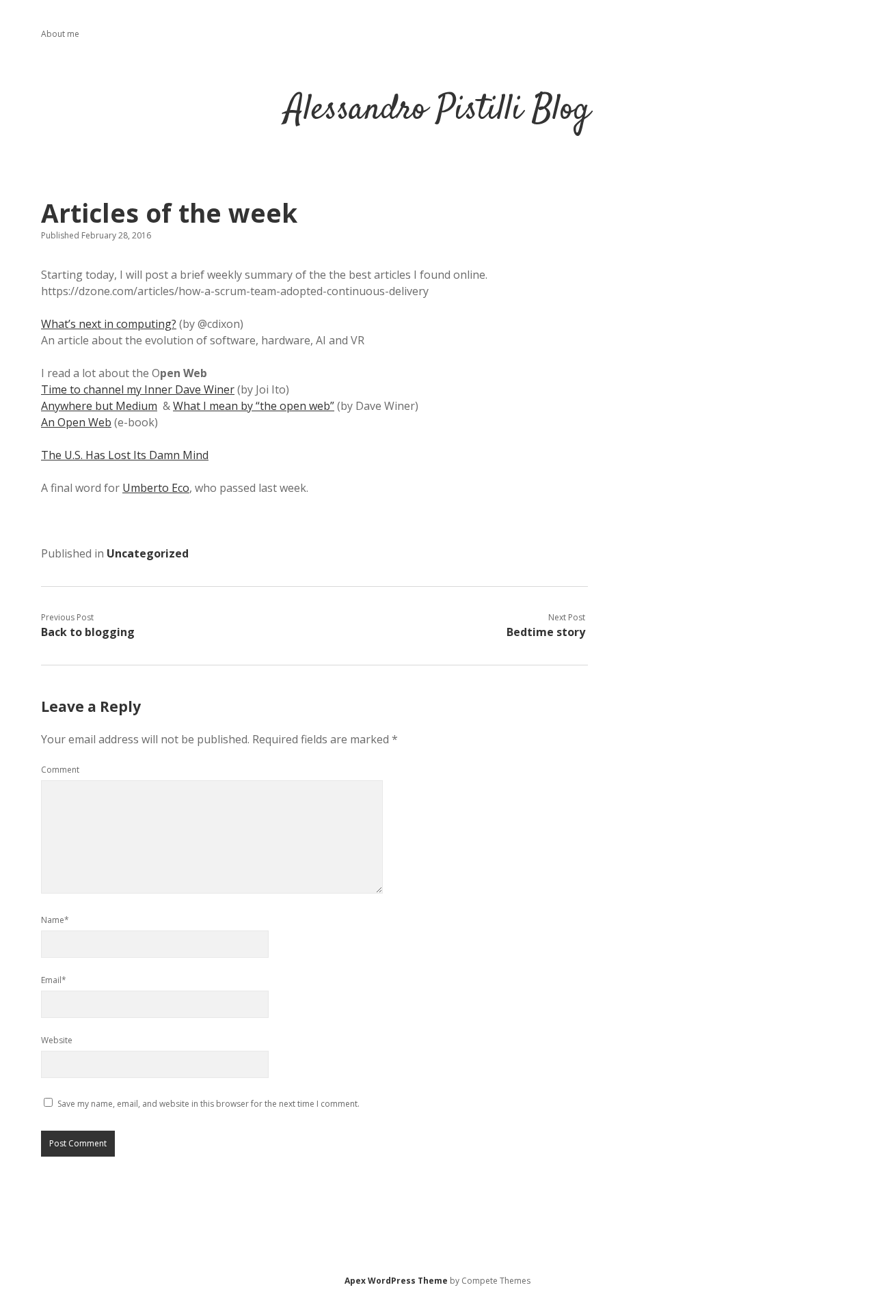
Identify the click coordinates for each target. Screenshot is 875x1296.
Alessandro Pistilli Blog (437, 110)
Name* (55, 920)
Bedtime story (546, 631)
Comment (60, 769)
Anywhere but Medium (99, 405)
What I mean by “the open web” (253, 405)
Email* (53, 980)
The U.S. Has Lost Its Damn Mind (124, 455)
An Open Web (76, 422)
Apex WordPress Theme (396, 1280)
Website (56, 1040)
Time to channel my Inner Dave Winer (137, 389)
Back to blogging (88, 631)
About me (60, 34)
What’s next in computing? (108, 323)
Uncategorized (148, 553)
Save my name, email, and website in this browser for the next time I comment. (208, 1103)
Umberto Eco (155, 487)
